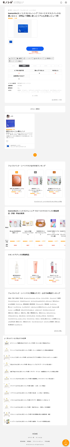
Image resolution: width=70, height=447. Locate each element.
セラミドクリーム (51, 312)
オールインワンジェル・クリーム (32, 298)
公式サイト (35, 48)
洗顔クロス (11, 312)
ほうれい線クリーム (46, 318)
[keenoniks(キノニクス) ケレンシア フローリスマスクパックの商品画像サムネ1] (10, 41)
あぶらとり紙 (55, 307)
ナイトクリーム (30, 318)
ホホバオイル (22, 315)
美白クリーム (42, 312)
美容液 (17, 298)
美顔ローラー (19, 321)
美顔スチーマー (27, 321)
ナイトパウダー (45, 298)
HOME (35, 434)
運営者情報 (22, 441)
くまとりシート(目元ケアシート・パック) (41, 307)
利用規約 (29, 441)
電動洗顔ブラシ (34, 312)
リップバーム (53, 304)
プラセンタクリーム (13, 315)
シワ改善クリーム (55, 318)
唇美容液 (47, 304)
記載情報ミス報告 (57, 99)
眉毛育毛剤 (32, 304)
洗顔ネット (17, 312)
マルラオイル (50, 315)
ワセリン (37, 318)
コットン (10, 310)
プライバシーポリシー (38, 441)
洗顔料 (59, 298)
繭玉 (28, 312)
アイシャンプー (40, 304)
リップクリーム (17, 307)
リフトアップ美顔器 (49, 321)
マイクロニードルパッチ (49, 310)
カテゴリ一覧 (31, 437)
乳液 (13, 298)
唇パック (10, 307)
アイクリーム (19, 304)
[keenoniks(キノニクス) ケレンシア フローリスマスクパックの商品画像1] (22, 28)
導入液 (21, 298)
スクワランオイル (30, 315)
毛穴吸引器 (11, 324)
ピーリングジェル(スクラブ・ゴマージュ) (41, 301)
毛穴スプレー (56, 301)
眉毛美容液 (26, 304)
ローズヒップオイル (41, 315)
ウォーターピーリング (37, 321)
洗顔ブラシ (23, 312)
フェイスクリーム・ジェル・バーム (17, 318)
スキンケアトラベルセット (27, 310)
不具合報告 (47, 441)
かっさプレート (18, 324)
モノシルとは (39, 437)
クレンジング (53, 298)
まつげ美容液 (11, 304)
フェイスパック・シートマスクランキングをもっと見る (48, 201)
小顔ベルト (57, 321)
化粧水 (9, 298)
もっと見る (35, 95)
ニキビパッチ (38, 310)
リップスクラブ (26, 307)
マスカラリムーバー (25, 301)
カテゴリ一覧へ (58, 330)
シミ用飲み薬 (16, 310)
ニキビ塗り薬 (11, 321)
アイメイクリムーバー (13, 301)
